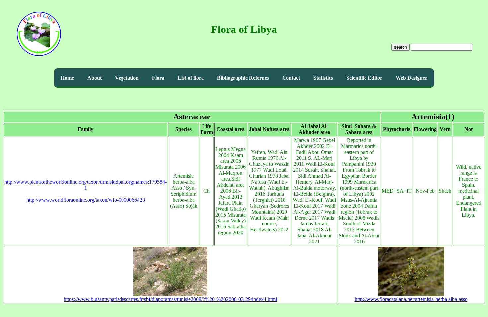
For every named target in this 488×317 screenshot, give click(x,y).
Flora (158, 78)
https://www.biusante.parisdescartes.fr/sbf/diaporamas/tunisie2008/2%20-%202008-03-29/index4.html (170, 299)
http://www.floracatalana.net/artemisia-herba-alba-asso (411, 299)
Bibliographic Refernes (243, 78)
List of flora (191, 78)
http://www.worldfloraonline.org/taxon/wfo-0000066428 (85, 200)
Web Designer (411, 78)
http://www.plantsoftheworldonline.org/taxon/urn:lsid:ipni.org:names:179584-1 (85, 185)
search (400, 47)
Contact (291, 78)
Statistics (323, 78)
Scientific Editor (364, 78)
